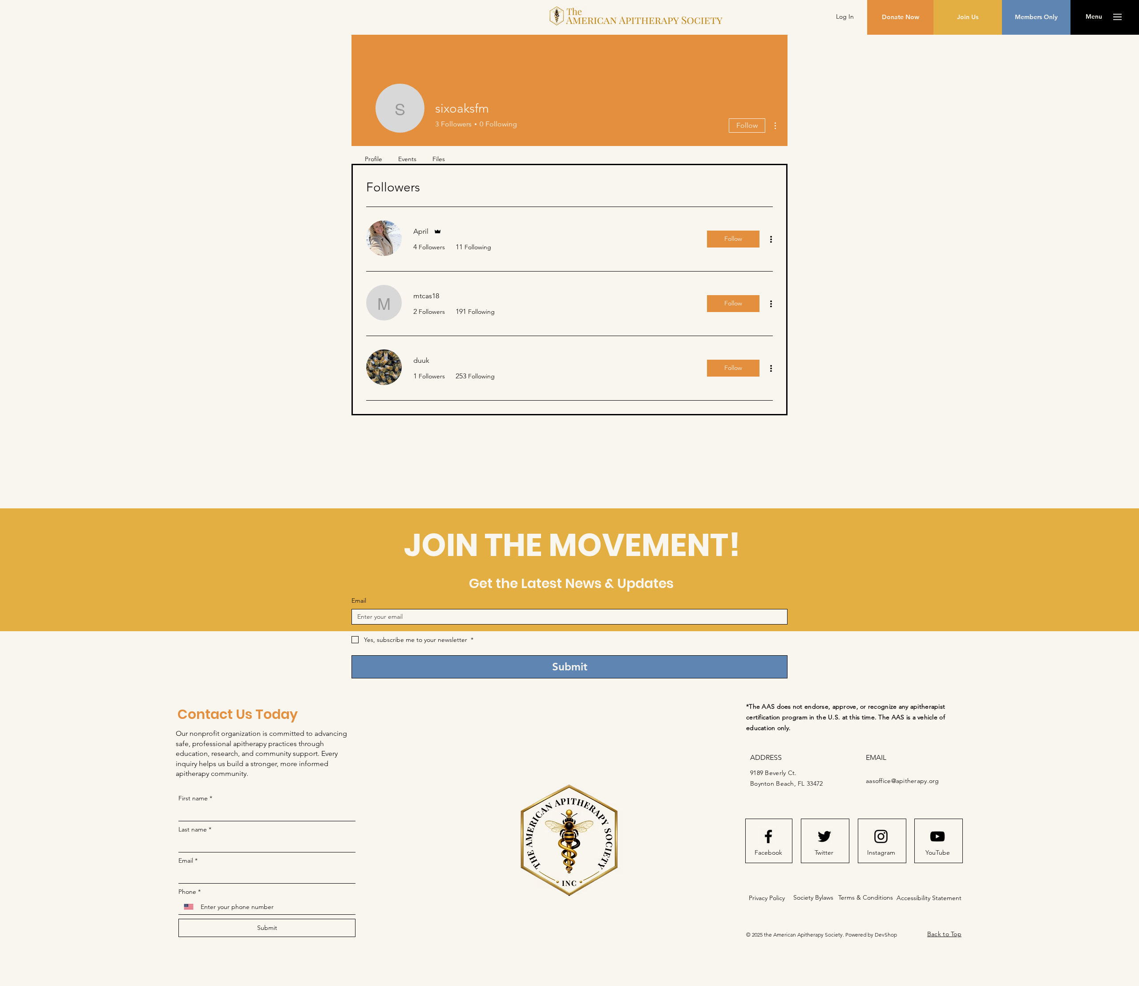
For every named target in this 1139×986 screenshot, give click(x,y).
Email (358, 600)
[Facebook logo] (768, 836)
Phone (189, 892)
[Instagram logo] (881, 836)
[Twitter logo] (824, 836)
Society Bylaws (813, 897)
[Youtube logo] (937, 836)
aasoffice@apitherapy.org (902, 781)
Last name (194, 829)
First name (195, 798)
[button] (1093, 17)
